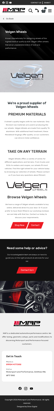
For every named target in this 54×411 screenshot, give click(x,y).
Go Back (10, 19)
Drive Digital (32, 407)
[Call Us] (37, 11)
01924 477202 (13, 364)
